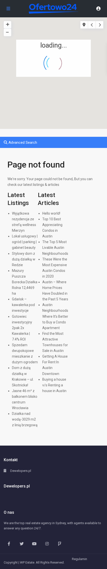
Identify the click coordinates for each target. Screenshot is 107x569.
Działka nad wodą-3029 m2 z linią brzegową (25, 419)
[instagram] (47, 544)
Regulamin (79, 559)
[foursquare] (59, 544)
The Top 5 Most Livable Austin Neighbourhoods (55, 247)
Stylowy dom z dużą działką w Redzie (23, 259)
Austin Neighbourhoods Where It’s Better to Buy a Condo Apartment (55, 316)
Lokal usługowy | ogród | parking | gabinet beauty (25, 242)
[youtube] (34, 544)
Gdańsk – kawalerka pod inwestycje (23, 305)
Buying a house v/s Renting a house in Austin (54, 385)
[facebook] (9, 544)
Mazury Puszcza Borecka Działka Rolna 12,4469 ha (24, 282)
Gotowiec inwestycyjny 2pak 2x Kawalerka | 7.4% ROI (22, 327)
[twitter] (21, 544)
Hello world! (51, 213)
